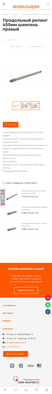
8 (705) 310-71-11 (12, 347)
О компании (9, 305)
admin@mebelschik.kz (15, 342)
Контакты (8, 329)
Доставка (8, 313)
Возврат (7, 321)
